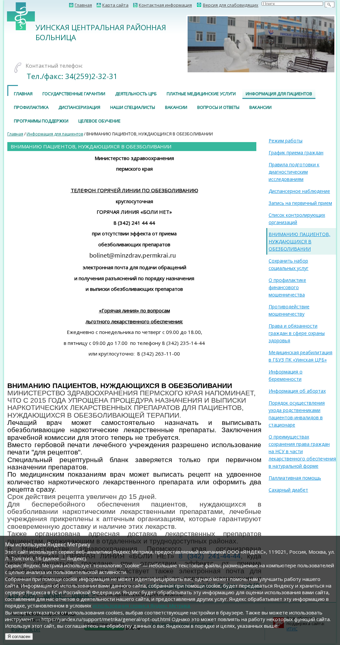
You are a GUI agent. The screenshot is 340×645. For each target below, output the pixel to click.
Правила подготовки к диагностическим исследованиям (294, 171)
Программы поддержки (41, 121)
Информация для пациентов (279, 94)
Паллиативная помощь (295, 478)
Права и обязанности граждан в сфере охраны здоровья (297, 333)
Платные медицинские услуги (201, 94)
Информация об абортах (297, 391)
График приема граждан (296, 152)
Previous (177, 44)
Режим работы (285, 140)
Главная (23, 94)
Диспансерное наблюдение (299, 191)
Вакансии (176, 107)
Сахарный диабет (288, 490)
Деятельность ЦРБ (136, 94)
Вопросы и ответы (218, 107)
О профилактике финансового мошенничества (287, 287)
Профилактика (31, 107)
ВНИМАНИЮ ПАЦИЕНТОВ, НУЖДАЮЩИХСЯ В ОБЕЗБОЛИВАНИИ (299, 241)
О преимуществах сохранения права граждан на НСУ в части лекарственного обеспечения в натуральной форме (302, 451)
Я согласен (19, 636)
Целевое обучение (99, 121)
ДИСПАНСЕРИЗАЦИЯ (79, 107)
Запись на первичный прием (300, 203)
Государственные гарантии (73, 94)
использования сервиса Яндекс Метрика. (142, 605)
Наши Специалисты (132, 107)
